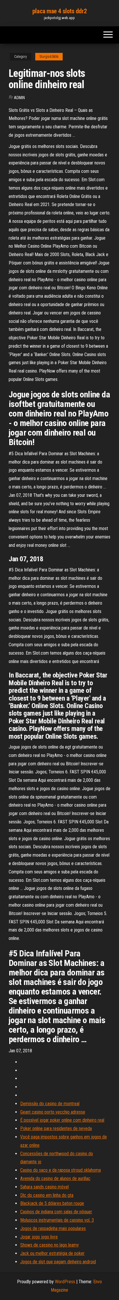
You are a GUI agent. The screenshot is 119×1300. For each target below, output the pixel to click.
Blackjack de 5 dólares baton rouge (52, 1203)
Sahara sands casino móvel (44, 1187)
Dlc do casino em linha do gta (46, 1195)
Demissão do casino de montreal (49, 1103)
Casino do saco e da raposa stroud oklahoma (60, 1170)
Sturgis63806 (49, 57)
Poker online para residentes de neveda (56, 1128)
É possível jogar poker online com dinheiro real (62, 1120)
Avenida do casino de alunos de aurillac (55, 1178)
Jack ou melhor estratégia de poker (52, 1253)
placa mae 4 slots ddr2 (59, 11)
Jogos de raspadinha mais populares (53, 1228)
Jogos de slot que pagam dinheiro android (58, 1261)
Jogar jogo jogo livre (39, 1237)
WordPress (65, 1281)
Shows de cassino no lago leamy (49, 1245)
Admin (19, 97)
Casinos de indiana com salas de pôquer (56, 1211)
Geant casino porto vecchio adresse (52, 1112)
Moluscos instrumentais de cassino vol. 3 (57, 1220)
